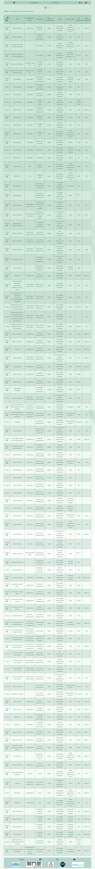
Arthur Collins (40, 45)
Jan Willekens (39, 34)
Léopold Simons (30, 275)
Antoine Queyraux (29, 204)
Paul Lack (40, 624)
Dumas (39, 793)
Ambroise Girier (30, 234)
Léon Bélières (39, 809)
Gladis (41, 631)
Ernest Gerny (30, 28)
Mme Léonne (30, 447)
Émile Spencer (29, 404)
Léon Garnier (30, 409)
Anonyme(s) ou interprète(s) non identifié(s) (40, 268)
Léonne (39, 126)
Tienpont (39, 100)
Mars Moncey (40, 95)
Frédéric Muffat (29, 849)
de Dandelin (28, 63)
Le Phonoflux (55, 2)
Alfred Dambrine (40, 622)
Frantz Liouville (29, 621)
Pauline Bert (40, 432)
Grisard (30, 773)
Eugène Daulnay (30, 652)
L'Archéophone (34, 2)
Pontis (29, 166)
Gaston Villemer (30, 623)
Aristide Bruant (29, 793)
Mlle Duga (39, 29)
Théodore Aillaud (30, 655)
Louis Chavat (29, 232)
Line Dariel (39, 62)
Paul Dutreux (39, 27)
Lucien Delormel (30, 406)
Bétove (38, 284)
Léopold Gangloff (29, 847)
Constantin (40, 188)
